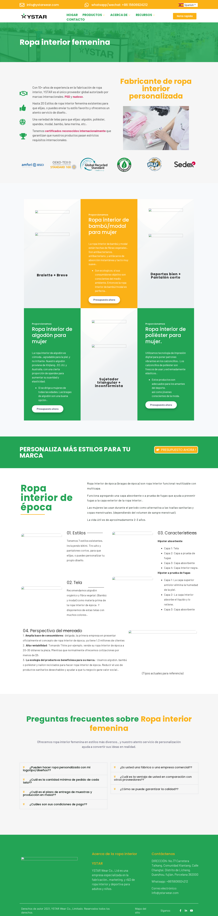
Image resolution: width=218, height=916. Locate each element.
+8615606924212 (177, 881)
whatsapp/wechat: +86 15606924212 (119, 5)
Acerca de (119, 15)
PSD (67, 96)
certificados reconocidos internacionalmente (75, 131)
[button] (63, 769)
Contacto (76, 19)
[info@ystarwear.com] (22, 5)
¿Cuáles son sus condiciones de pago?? (58, 804)
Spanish (189, 5)
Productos (92, 15)
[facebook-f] (180, 910)
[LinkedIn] (185, 910)
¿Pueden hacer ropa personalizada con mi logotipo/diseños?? (56, 768)
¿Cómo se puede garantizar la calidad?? (149, 789)
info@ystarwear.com (43, 5)
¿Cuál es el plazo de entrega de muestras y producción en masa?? (57, 793)
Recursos (144, 15)
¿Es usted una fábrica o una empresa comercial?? (156, 767)
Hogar (72, 15)
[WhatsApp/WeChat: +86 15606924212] (86, 5)
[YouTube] (191, 910)
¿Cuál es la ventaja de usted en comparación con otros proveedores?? (153, 778)
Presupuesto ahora (104, 299)
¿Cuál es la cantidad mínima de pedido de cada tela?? (61, 781)
